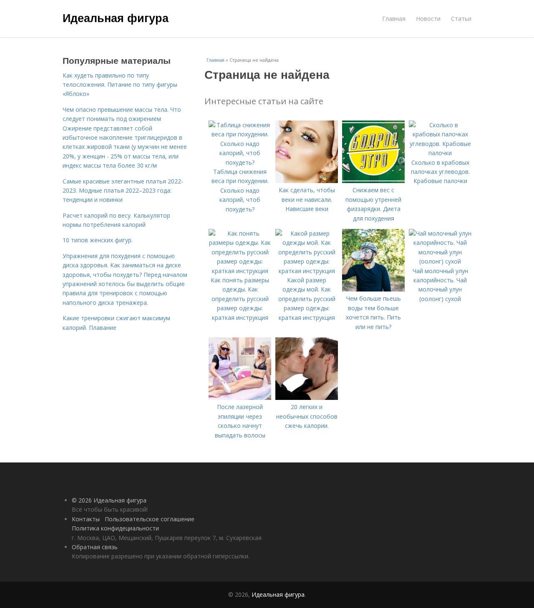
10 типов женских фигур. (98, 240)
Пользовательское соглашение (149, 519)
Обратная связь (95, 547)
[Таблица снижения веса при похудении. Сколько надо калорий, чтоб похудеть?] (240, 162)
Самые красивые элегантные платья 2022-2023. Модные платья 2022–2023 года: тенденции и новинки (123, 190)
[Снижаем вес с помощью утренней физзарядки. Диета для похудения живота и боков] (373, 181)
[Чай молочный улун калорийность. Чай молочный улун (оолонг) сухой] (440, 261)
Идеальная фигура (116, 17)
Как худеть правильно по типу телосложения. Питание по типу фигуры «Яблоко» (120, 84)
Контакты (86, 519)
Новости (428, 19)
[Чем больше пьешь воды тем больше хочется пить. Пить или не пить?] (373, 289)
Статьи (461, 19)
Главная (394, 19)
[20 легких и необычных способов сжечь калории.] (306, 398)
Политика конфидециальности (115, 528)
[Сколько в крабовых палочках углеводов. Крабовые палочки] (440, 153)
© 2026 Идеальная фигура (109, 500)
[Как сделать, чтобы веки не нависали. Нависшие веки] (306, 181)
